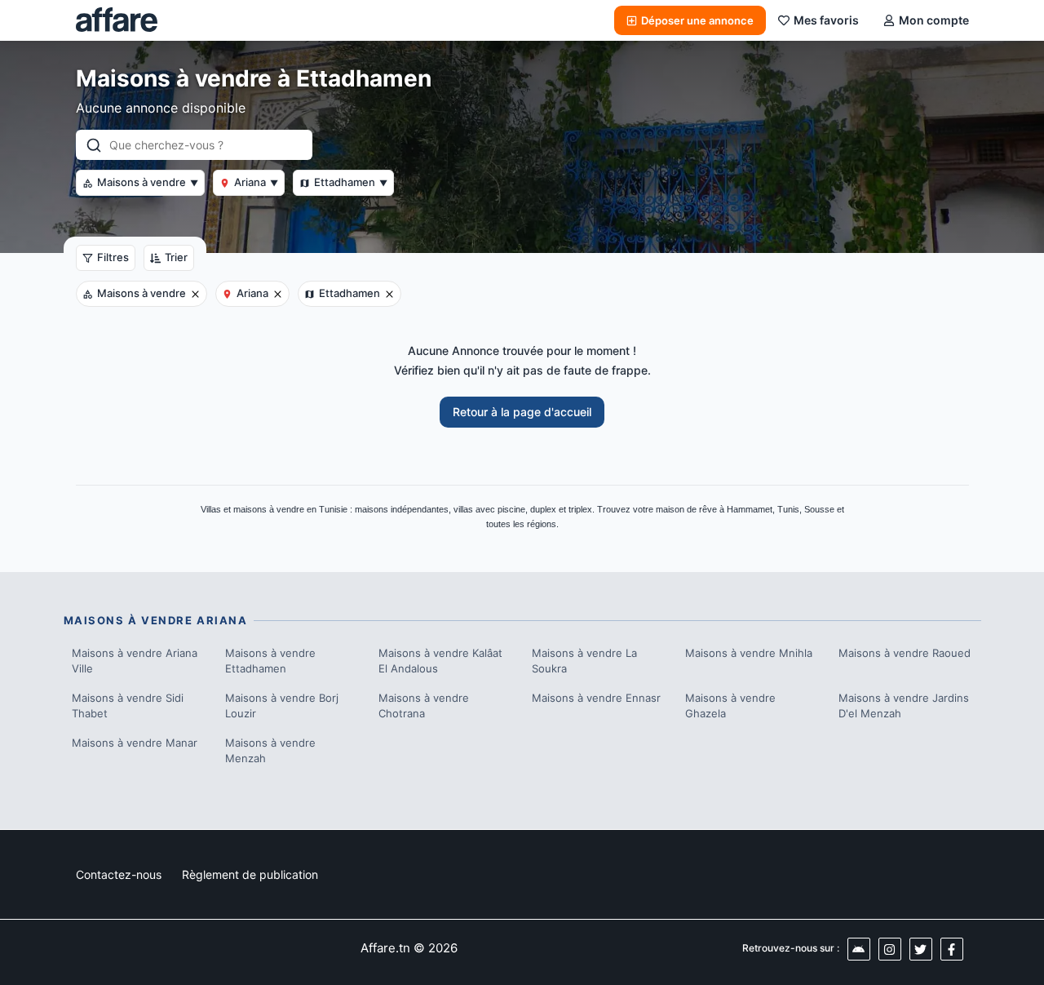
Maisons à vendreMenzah (270, 750)
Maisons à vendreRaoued (904, 652)
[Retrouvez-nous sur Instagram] (889, 949)
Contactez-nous (118, 874)
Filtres (113, 257)
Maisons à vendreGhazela (730, 706)
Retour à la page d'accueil (522, 412)
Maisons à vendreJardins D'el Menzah (903, 706)
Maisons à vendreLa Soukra (584, 661)
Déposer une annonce (697, 20)
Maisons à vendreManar (134, 742)
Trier (176, 257)
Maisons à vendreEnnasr (596, 697)
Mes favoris (826, 20)
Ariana (256, 182)
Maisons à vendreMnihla (748, 652)
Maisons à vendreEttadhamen (270, 661)
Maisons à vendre (147, 182)
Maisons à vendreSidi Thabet (128, 706)
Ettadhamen (350, 182)
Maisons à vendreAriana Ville (134, 661)
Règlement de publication (250, 874)
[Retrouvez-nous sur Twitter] (920, 949)
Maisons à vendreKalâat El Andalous (440, 661)
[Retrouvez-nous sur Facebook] (951, 949)
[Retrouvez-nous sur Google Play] (858, 949)
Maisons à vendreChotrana (423, 706)
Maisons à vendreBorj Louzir (281, 706)
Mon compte (934, 20)
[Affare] (116, 20)
